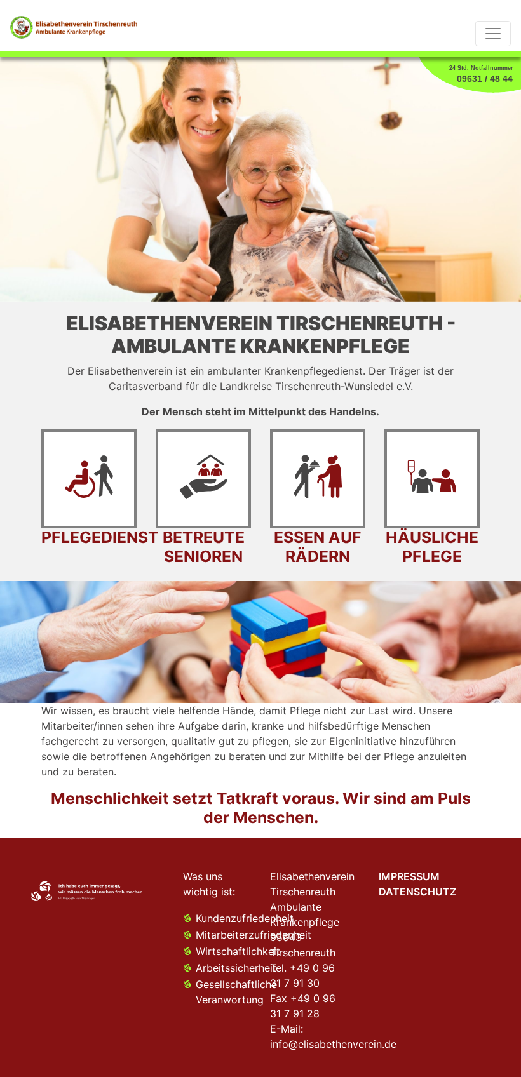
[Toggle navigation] (493, 33)
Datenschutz (417, 891)
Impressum (409, 876)
